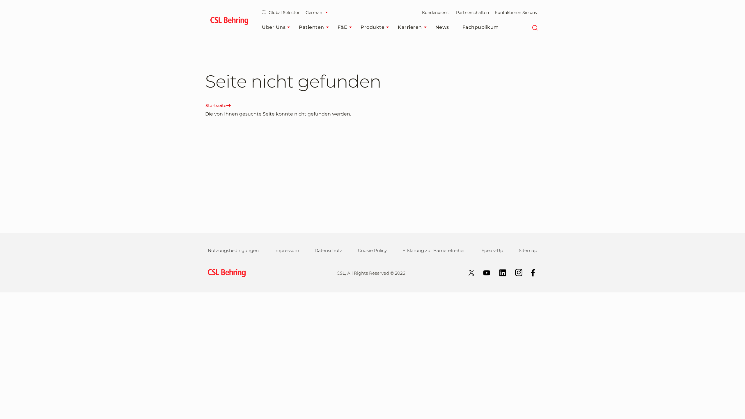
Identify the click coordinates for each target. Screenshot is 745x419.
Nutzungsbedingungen (233, 250)
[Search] (535, 27)
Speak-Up (492, 250)
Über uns (273, 27)
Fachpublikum (480, 27)
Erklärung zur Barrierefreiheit (434, 250)
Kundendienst (436, 12)
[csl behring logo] (225, 272)
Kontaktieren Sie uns (516, 12)
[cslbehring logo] (229, 22)
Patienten (311, 27)
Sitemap (528, 250)
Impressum (286, 250)
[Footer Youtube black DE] (483, 272)
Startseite (215, 105)
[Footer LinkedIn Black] (499, 272)
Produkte (372, 27)
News (442, 27)
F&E (342, 27)
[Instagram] (515, 272)
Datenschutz (328, 250)
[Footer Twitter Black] (468, 272)
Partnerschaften (472, 12)
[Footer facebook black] (530, 272)
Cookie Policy (372, 250)
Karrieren (410, 27)
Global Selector (284, 12)
